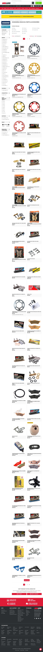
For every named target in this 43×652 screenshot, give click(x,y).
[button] (40, 649)
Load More (26, 580)
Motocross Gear (20, 609)
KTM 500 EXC (33, 641)
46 (4, 104)
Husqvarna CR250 (11, 20)
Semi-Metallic (6, 135)
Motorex (5, 59)
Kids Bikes (19, 617)
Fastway (5, 49)
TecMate (5, 79)
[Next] (29, 39)
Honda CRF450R (38, 640)
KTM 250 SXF (27, 641)
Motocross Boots (9, 628)
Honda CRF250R (32, 640)
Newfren (5, 60)
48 (4, 107)
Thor (27, 615)
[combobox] (17, 12)
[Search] (33, 3)
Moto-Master (6, 57)
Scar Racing (5, 75)
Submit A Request (34, 593)
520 (4, 94)
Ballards (5, 39)
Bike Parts (5, 31)
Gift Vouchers (20, 619)
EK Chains (5, 48)
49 (4, 108)
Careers (2, 612)
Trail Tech (5, 81)
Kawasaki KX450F (20, 642)
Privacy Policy (22, 650)
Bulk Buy (4, 33)
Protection (11, 8)
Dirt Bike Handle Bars (33, 633)
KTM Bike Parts (26, 631)
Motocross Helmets (21, 613)
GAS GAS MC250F (26, 640)
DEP (4, 45)
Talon (4, 78)
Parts (15, 8)
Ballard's (37, 8)
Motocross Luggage (27, 633)
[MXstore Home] (38, 608)
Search (38, 12)
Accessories (19, 8)
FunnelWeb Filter (5, 53)
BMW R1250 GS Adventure (33, 644)
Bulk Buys (5, 90)
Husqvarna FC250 (3, 642)
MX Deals (19, 621)
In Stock (5, 117)
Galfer (4, 54)
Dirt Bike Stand (2, 631)
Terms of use (17, 650)
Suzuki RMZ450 (14, 644)
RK (4, 70)
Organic (5, 133)
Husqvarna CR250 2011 (18, 20)
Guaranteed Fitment (13, 614)
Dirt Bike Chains (2, 633)
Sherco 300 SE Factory (39, 642)
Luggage (23, 8)
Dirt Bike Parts (20, 614)
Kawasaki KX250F (14, 642)
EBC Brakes (5, 46)
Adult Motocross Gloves (15, 628)
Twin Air (5, 82)
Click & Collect (12, 610)
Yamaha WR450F (26, 644)
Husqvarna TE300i (9, 642)
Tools (3, 34)
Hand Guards (15, 630)
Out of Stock (6, 119)
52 (4, 113)
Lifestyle (26, 8)
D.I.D (4, 43)
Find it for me (32, 591)
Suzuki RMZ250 (8, 644)
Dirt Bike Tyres (8, 633)
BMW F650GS (15, 639)
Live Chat (20, 593)
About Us (3, 609)
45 (4, 102)
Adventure (33, 8)
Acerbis (27, 614)
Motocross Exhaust (33, 628)
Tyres (30, 8)
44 (4, 101)
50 (4, 110)
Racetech (5, 65)
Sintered (5, 132)
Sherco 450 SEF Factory (3, 644)
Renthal (5, 68)
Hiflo (4, 56)
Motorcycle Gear (21, 618)
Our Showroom (4, 610)
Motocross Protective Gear (20, 611)
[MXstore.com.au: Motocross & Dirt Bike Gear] (6, 3)
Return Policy (12, 613)
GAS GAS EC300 (20, 640)
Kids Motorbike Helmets (20, 616)
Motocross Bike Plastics (39, 628)
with (21, 16)
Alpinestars (28, 612)
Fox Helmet (27, 627)
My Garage (3, 613)
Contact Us (11, 609)
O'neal (27, 613)
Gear (8, 8)
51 (4, 111)
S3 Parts (5, 72)
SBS (4, 73)
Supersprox (5, 76)
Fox (26, 609)
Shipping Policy (12, 612)
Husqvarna (5, 20)
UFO (4, 83)
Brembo (5, 42)
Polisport (5, 63)
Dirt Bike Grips (2, 628)
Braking (5, 40)
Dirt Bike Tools (14, 633)
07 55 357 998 (38, 6)
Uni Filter (5, 85)
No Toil (5, 62)
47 (4, 105)
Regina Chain (6, 66)
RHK (4, 69)
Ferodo (5, 50)
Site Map (26, 650)
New (2, 8)
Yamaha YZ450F (20, 644)
